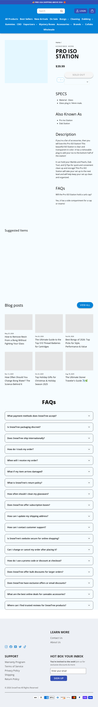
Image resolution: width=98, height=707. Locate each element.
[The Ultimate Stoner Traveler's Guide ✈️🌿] (79, 361)
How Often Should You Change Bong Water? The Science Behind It (17, 381)
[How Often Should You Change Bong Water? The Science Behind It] (19, 361)
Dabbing (86, 19)
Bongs (63, 19)
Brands (77, 24)
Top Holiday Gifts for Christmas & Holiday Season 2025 (45, 381)
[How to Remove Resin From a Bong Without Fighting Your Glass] (19, 322)
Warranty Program (15, 662)
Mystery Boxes (47, 24)
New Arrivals (41, 19)
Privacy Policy (12, 670)
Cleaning (75, 19)
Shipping (9, 674)
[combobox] (51, 11)
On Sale (54, 19)
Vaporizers (29, 24)
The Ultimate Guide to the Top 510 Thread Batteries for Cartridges (48, 343)
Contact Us (56, 638)
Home (58, 42)
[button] (62, 61)
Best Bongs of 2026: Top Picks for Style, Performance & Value (77, 343)
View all (85, 305)
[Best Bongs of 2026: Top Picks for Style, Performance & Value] (79, 323)
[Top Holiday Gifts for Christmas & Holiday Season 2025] (49, 361)
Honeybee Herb (65, 46)
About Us (55, 642)
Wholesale (49, 29)
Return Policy (12, 679)
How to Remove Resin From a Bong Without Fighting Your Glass (16, 340)
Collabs (89, 24)
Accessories (63, 24)
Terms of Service (14, 666)
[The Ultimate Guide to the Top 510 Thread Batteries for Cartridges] (49, 323)
